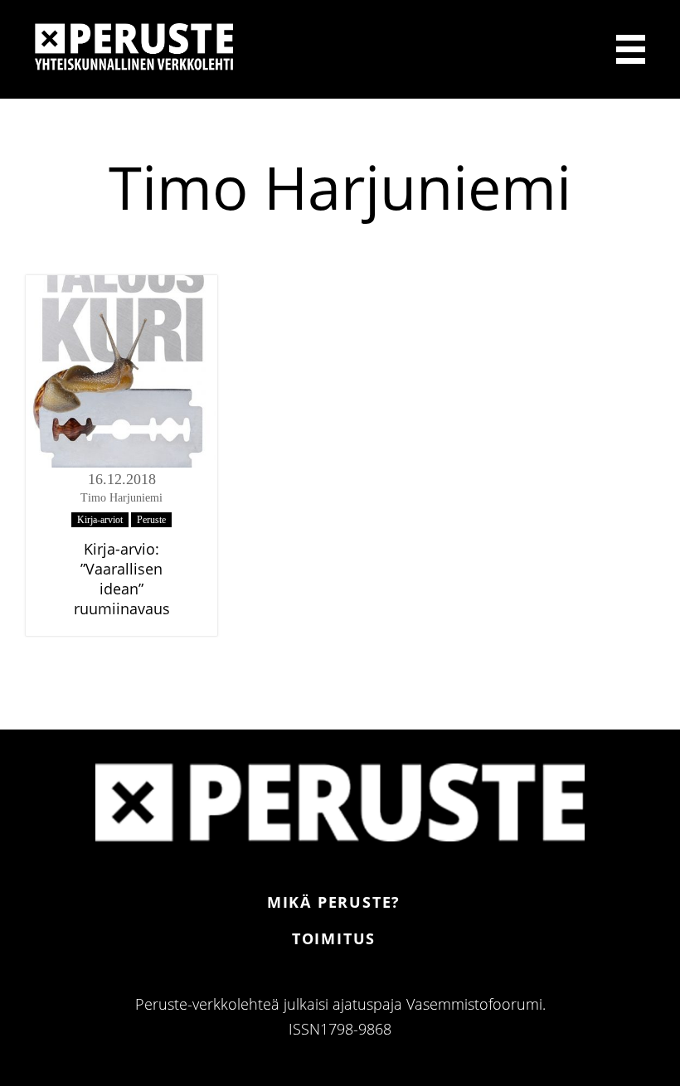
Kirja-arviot (100, 520)
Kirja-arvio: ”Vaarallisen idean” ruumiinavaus (122, 578)
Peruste (151, 520)
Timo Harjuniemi (121, 498)
